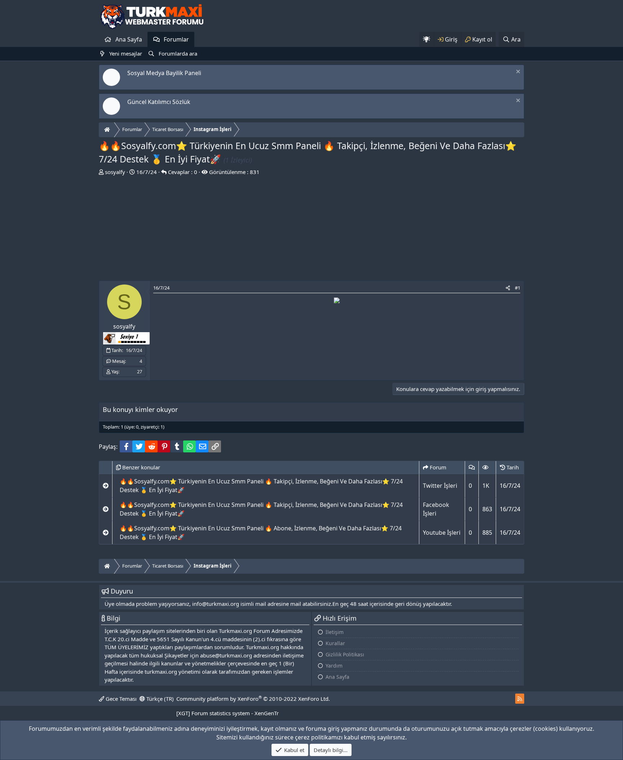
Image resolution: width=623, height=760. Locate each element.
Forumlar (176, 39)
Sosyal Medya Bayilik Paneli (164, 73)
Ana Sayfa (128, 39)
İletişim (335, 632)
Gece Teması (120, 698)
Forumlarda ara (178, 53)
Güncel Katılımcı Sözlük (158, 102)
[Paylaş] (507, 288)
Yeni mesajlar (125, 53)
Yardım (334, 665)
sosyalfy (115, 171)
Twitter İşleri (440, 486)
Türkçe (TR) (159, 698)
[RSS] (519, 699)
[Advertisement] (311, 230)
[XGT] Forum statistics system (227, 713)
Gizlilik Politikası (345, 654)
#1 (517, 288)
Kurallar (335, 643)
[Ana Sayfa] (108, 129)
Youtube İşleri (441, 533)
